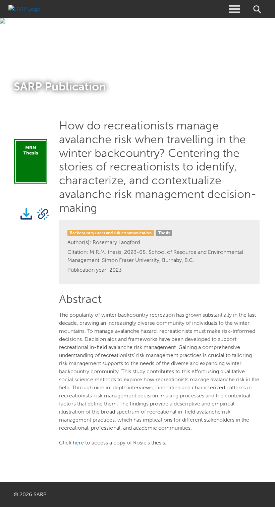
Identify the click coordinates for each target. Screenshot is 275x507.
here (78, 442)
